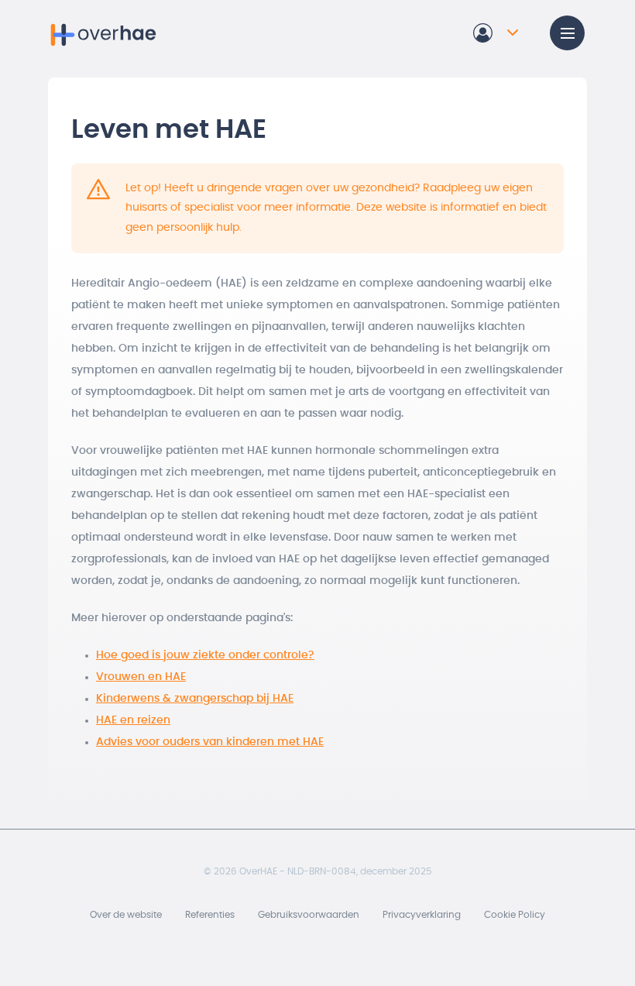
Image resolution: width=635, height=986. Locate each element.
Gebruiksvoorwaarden (308, 914)
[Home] (104, 32)
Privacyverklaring (422, 914)
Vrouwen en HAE (141, 677)
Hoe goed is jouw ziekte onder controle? (205, 655)
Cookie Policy (514, 914)
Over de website (126, 914)
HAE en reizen (133, 720)
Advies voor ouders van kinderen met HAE (210, 742)
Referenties (210, 914)
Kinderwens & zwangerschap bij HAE (194, 698)
